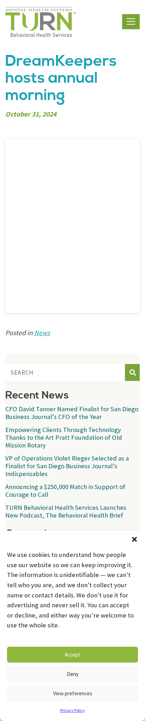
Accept (72, 654)
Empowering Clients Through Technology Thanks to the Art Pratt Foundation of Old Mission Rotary (63, 437)
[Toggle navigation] (131, 21)
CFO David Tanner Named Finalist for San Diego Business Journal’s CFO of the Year (71, 413)
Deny (72, 674)
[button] (134, 539)
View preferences (72, 693)
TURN (40, 22)
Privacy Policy (72, 710)
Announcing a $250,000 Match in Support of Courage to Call (65, 491)
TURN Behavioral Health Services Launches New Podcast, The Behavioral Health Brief (65, 511)
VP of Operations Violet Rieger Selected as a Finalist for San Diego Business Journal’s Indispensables (67, 466)
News (42, 332)
